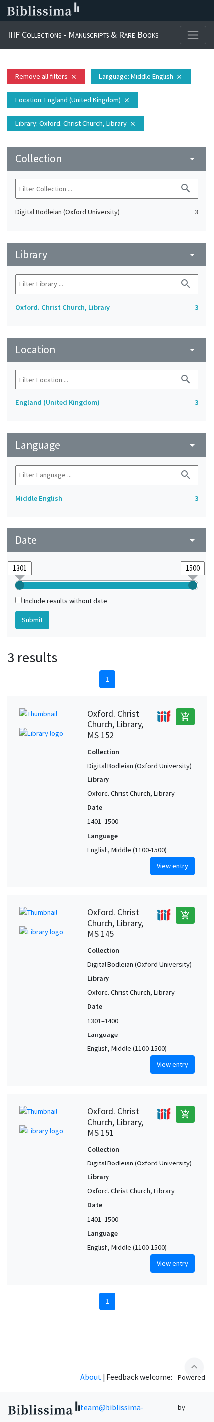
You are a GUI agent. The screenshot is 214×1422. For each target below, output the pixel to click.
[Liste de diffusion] (108, 11)
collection (106, 158)
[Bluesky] (140, 11)
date (106, 540)
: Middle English (141, 76)
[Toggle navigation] (193, 35)
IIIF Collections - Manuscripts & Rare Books (83, 34)
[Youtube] (172, 11)
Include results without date (65, 600)
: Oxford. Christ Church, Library (75, 123)
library (106, 254)
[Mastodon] (156, 11)
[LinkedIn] (124, 11)
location (106, 349)
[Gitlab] (204, 11)
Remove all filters (46, 76)
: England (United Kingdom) (72, 99)
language (106, 445)
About (90, 1377)
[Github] (188, 11)
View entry (172, 865)
